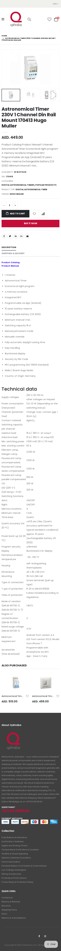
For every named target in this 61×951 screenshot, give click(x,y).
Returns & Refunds (11, 901)
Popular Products (45, 185)
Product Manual (10, 266)
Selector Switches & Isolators (16, 857)
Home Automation (11, 861)
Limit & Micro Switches (13, 841)
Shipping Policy (9, 909)
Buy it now (30, 223)
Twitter (9, 236)
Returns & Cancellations (14, 917)
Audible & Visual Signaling (15, 853)
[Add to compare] (43, 213)
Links (55, 3)
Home (4, 36)
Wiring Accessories (11, 873)
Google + (21, 236)
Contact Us (7, 897)
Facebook (4, 236)
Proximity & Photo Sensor (14, 877)
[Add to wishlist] (34, 213)
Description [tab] (9, 247)
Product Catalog (11, 262)
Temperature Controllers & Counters (20, 849)
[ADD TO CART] (24, 679)
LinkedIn (15, 236)
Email (27, 236)
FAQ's (4, 913)
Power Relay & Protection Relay (17, 882)
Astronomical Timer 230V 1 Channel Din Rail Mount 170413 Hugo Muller (29, 117)
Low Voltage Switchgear (14, 869)
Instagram (45, 936)
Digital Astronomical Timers (18, 185)
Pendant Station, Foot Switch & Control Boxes (24, 865)
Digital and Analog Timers (15, 845)
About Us (6, 905)
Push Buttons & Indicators (14, 837)
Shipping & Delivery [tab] (13, 253)
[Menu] (3, 19)
